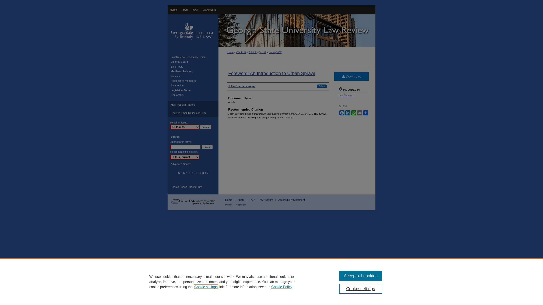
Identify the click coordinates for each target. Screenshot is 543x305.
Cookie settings (206, 287)
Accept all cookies (361, 275)
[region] (271, 281)
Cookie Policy (281, 287)
